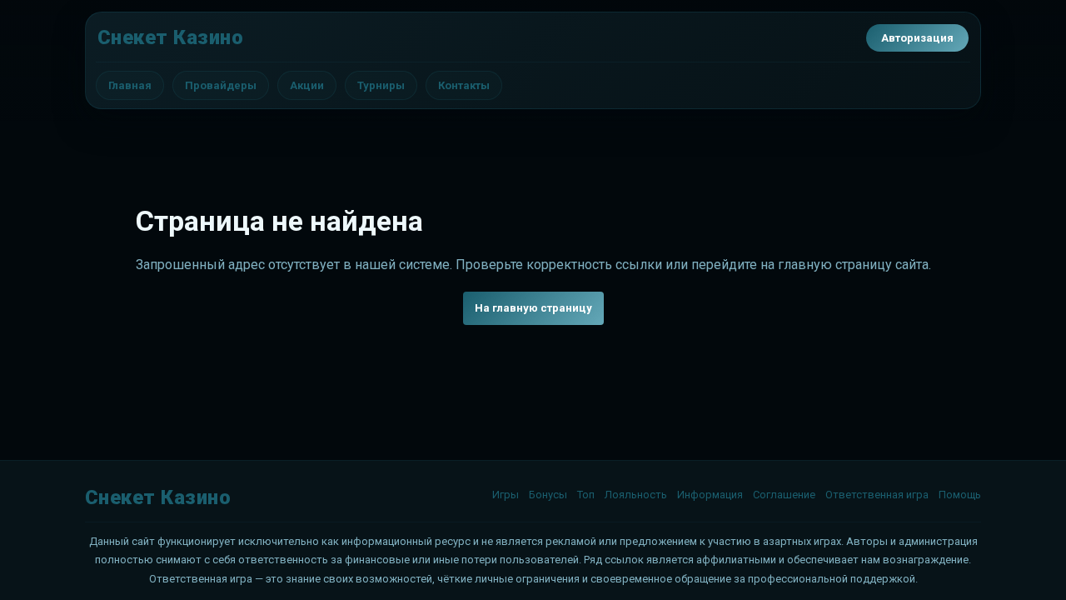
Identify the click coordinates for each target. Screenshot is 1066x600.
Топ (586, 494)
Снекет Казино (170, 37)
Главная (130, 85)
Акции (307, 85)
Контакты (464, 85)
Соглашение (784, 494)
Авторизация (917, 38)
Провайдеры (221, 85)
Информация (710, 494)
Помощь (960, 494)
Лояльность (636, 494)
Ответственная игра (877, 494)
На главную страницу (533, 308)
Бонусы (548, 494)
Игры (505, 494)
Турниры (381, 85)
